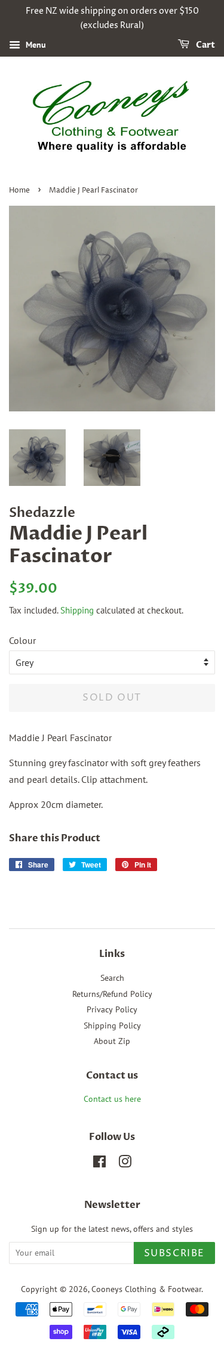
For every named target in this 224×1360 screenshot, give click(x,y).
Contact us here (112, 1098)
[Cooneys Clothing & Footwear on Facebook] (99, 1163)
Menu (34, 44)
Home (19, 190)
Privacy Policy (112, 1009)
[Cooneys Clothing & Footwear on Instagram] (124, 1163)
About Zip (112, 1041)
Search (112, 977)
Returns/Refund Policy (112, 994)
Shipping (77, 610)
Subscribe (174, 1253)
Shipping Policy (112, 1025)
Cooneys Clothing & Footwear (146, 1289)
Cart (204, 45)
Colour (22, 640)
